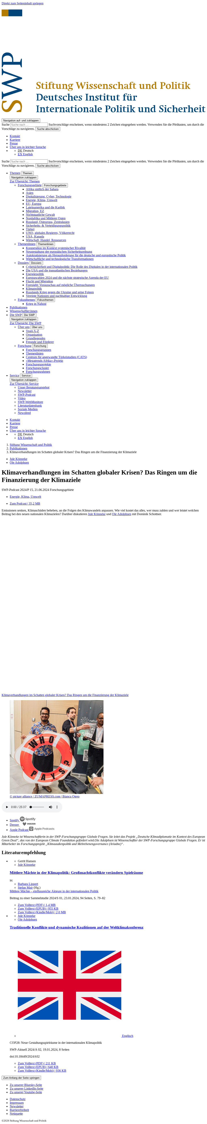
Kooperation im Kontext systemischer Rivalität (56, 248)
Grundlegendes (35, 338)
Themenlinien (26, 244)
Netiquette (16, 1113)
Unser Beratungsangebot (33, 387)
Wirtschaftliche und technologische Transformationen (60, 259)
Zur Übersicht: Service (24, 383)
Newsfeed (24, 413)
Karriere (15, 139)
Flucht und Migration (39, 281)
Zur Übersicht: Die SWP (25, 323)
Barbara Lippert (28, 884)
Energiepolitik (35, 274)
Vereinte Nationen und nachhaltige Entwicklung (56, 296)
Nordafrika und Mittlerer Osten (45, 218)
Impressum (17, 1102)
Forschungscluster (37, 368)
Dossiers (23, 262)
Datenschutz (17, 1099)
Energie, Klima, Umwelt (41, 200)
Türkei (30, 229)
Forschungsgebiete (30, 185)
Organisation (34, 334)
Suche (6, 124)
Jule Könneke (18, 459)
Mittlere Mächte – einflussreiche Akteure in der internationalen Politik (54, 891)
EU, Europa (33, 203)
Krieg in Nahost (36, 303)
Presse (14, 143)
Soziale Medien (28, 409)
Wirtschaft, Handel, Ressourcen (46, 240)
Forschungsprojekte (38, 364)
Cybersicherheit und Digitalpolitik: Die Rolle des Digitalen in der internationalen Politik (81, 266)
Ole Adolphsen (19, 462)
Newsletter (25, 391)
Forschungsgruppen (38, 350)
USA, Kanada (35, 236)
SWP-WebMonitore (30, 402)
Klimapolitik (34, 288)
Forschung (24, 345)
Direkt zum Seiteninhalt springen (22, 3)
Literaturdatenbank (30, 405)
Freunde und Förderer (40, 342)
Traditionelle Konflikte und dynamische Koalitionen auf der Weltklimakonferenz (76, 927)
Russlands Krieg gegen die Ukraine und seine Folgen (60, 292)
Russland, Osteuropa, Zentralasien (48, 222)
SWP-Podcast (26, 394)
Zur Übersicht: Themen (25, 181)
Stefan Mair (25, 887)
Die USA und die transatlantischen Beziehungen (57, 270)
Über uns (24, 327)
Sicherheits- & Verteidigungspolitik (48, 225)
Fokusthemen (26, 299)
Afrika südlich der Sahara (42, 189)
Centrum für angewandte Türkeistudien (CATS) (56, 357)
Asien (29, 193)
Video (21, 398)
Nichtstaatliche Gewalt (40, 214)
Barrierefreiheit (19, 1110)
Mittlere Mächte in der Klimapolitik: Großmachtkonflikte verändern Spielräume (76, 872)
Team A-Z (32, 331)
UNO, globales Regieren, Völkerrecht (50, 233)
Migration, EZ (35, 211)
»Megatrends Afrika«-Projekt (44, 360)
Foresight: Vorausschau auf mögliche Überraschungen (60, 285)
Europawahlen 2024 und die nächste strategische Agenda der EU (67, 277)
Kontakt (15, 136)
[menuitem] (107, 1099)
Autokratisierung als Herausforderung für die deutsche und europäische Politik (76, 255)
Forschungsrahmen (38, 371)
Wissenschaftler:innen (23, 311)
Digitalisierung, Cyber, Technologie (48, 196)
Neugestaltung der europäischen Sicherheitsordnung (59, 251)
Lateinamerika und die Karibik (45, 207)
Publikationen (18, 307)
